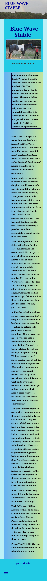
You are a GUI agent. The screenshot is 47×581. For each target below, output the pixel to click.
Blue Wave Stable (16, 5)
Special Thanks (22, 563)
